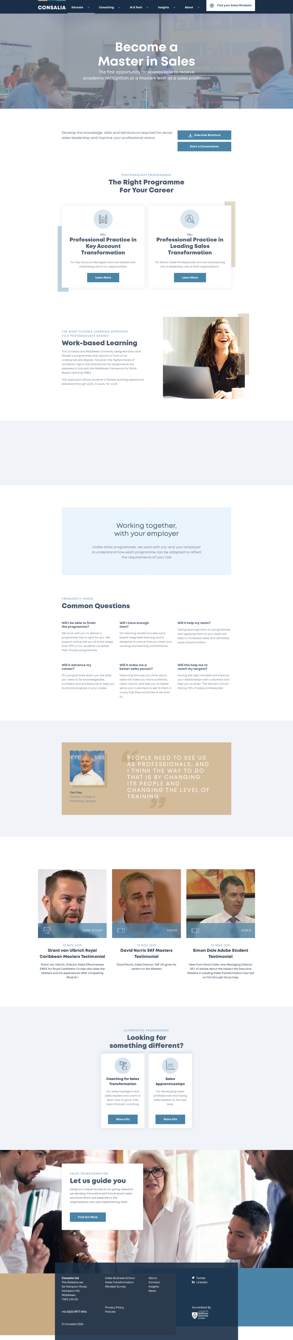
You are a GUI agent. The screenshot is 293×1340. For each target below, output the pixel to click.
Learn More (103, 277)
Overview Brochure (207, 135)
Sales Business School (120, 1278)
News (152, 1291)
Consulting (106, 7)
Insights (163, 7)
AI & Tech (136, 7)
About (189, 7)
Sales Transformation (119, 1282)
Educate (77, 7)
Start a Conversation (204, 146)
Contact (154, 1282)
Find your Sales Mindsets (234, 5)
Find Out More (88, 1217)
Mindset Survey (115, 1286)
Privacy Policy (114, 1307)
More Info (123, 1119)
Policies (110, 1312)
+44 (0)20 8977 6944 (74, 1312)
